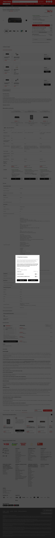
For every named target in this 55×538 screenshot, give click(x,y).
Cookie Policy (18, 268)
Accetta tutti (33, 280)
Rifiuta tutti (22, 280)
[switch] (36, 274)
